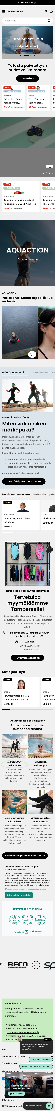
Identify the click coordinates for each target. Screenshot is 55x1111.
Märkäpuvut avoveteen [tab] (16, 494)
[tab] (15, 373)
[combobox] (27, 21)
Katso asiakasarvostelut (19, 895)
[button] (26, 55)
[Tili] (46, 11)
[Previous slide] (20, 55)
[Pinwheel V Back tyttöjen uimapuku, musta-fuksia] (21, 683)
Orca (45, 515)
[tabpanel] (27, 432)
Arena (31, 95)
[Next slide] (34, 55)
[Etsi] (49, 20)
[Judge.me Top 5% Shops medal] (40, 920)
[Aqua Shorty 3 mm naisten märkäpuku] (21, 506)
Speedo (7, 95)
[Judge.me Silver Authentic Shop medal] (14, 920)
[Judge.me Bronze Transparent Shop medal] (27, 920)
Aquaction (9, 196)
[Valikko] (3, 11)
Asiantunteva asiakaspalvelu (21, 1025)
